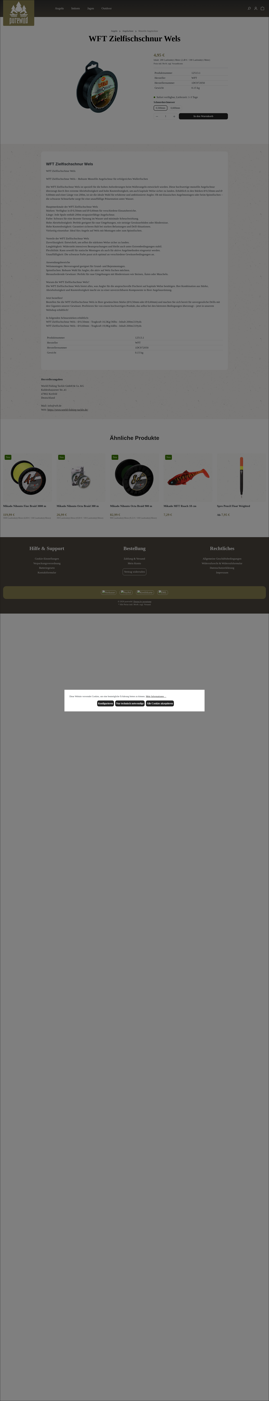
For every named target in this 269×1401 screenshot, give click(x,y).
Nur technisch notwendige (130, 703)
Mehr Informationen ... (156, 696)
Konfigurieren (105, 703)
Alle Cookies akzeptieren (160, 703)
